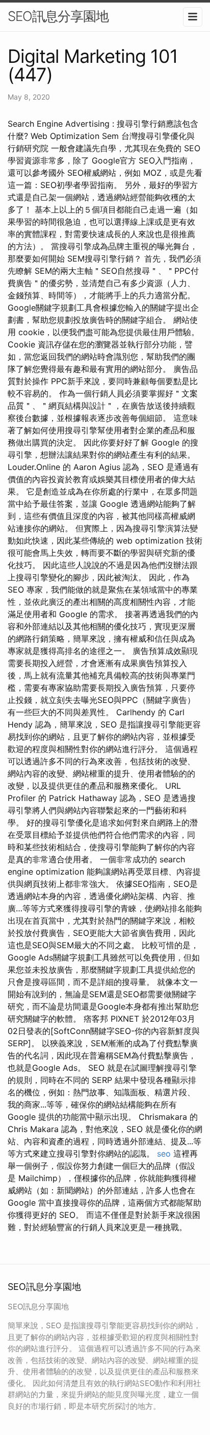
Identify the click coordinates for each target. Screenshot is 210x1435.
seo (164, 1153)
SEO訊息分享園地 (58, 16)
